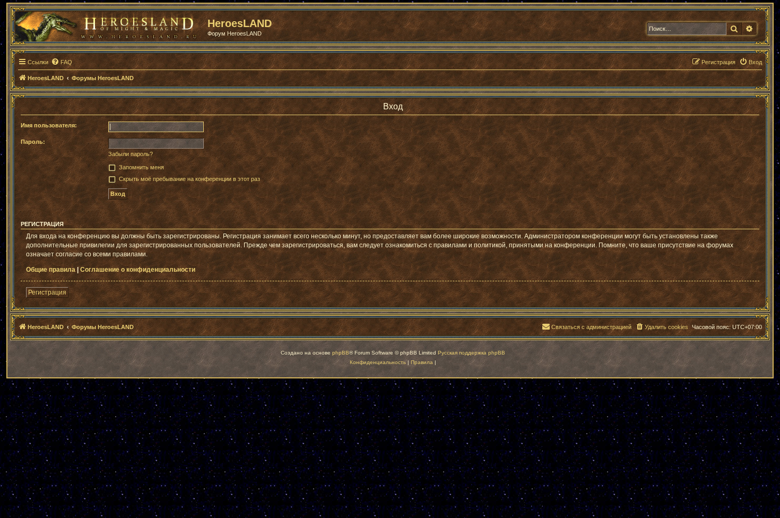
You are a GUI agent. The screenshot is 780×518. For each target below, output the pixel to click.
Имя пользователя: (49, 125)
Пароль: (33, 142)
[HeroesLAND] (108, 24)
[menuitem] (61, 62)
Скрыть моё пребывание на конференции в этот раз (189, 179)
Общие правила (50, 269)
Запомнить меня (141, 167)
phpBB (340, 353)
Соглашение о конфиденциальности (137, 269)
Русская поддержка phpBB (471, 353)
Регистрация (47, 292)
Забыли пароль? (130, 154)
